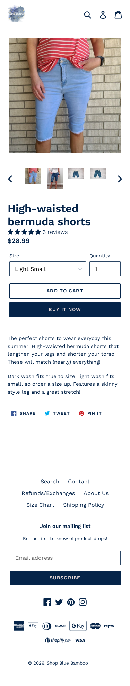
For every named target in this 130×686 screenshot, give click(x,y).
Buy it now (65, 309)
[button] (25, 232)
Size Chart (40, 505)
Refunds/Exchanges (48, 493)
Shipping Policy (83, 505)
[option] (33, 176)
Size (14, 255)
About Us (96, 493)
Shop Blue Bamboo (67, 663)
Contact (79, 481)
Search (50, 481)
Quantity (99, 255)
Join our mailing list (65, 526)
